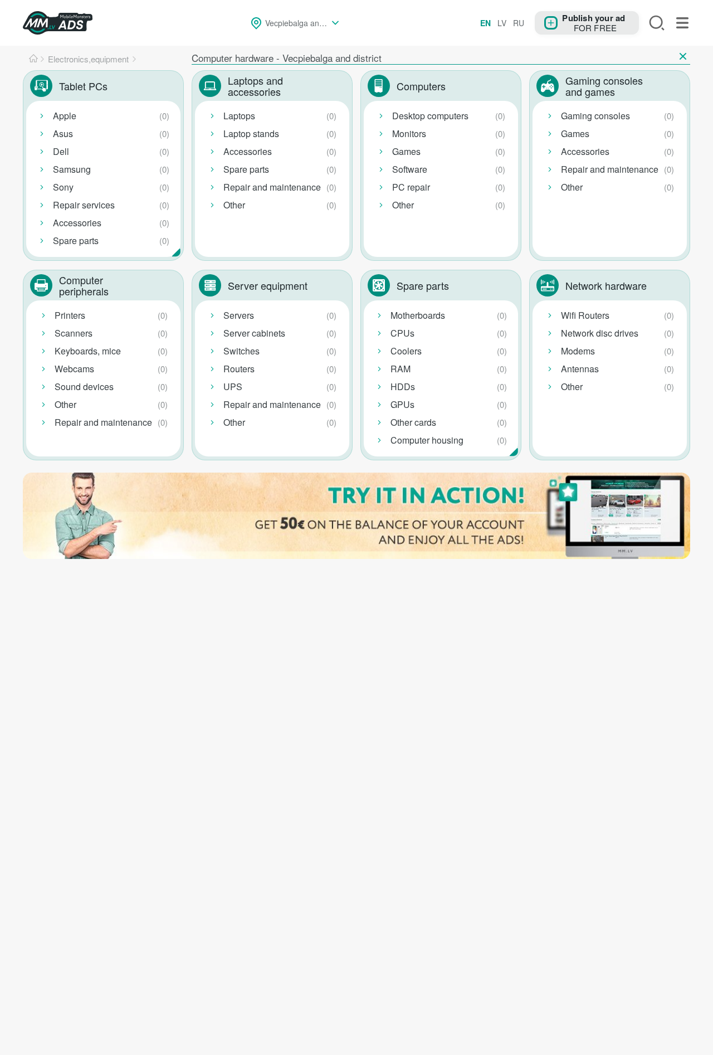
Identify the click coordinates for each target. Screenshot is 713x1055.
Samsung (72, 169)
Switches (241, 350)
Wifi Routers (585, 315)
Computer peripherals (84, 285)
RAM (400, 368)
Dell (61, 151)
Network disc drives (599, 333)
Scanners (73, 333)
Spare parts (76, 240)
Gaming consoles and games (604, 86)
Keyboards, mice (88, 350)
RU (518, 22)
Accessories (77, 222)
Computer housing (426, 440)
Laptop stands (251, 133)
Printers (70, 315)
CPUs (402, 333)
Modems (578, 350)
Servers (238, 315)
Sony (63, 187)
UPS (232, 386)
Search (657, 23)
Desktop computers (430, 115)
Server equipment (267, 285)
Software (409, 169)
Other (234, 204)
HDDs (402, 386)
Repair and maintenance (272, 187)
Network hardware (606, 285)
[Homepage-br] (33, 59)
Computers (421, 86)
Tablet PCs (83, 86)
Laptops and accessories (255, 86)
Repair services (84, 204)
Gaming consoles (595, 115)
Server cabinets (254, 333)
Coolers (406, 350)
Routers (239, 368)
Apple (64, 115)
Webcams (74, 368)
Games (406, 151)
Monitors (409, 133)
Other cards (413, 422)
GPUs (402, 404)
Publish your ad (593, 17)
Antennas (580, 368)
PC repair (411, 187)
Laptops (239, 115)
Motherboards (417, 315)
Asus (63, 133)
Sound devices (84, 386)
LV (501, 22)
